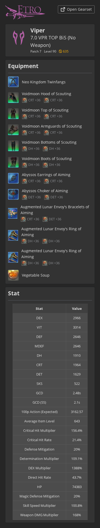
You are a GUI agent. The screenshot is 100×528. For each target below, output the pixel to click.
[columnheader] (39, 308)
